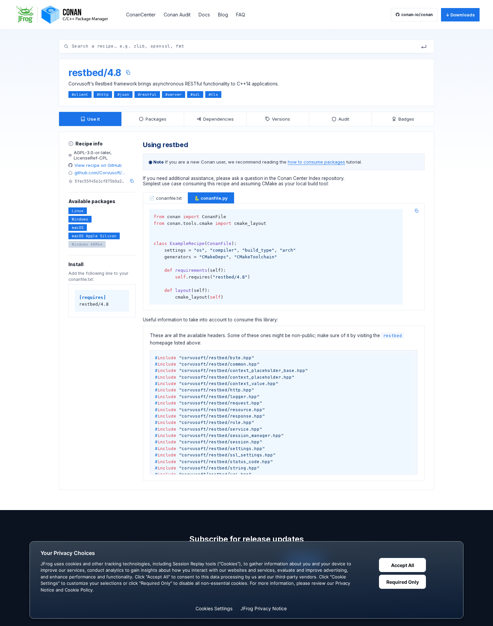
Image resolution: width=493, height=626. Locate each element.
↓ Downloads (460, 14)
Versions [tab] (281, 119)
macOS (78, 227)
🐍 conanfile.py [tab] (211, 198)
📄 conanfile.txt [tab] (165, 198)
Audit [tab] (343, 119)
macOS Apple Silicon (94, 236)
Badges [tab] (406, 119)
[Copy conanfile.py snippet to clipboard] (416, 210)
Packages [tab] (156, 119)
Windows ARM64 (87, 244)
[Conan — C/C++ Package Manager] (64, 14)
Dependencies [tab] (218, 119)
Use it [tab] (93, 119)
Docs (204, 14)
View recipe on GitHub (98, 165)
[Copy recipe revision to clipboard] (131, 181)
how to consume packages (316, 162)
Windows (80, 219)
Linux (78, 210)
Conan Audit (177, 14)
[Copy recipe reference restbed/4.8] (128, 72)
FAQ (240, 14)
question (253, 178)
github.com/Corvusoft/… (99, 172)
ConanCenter (141, 14)
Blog (223, 14)
